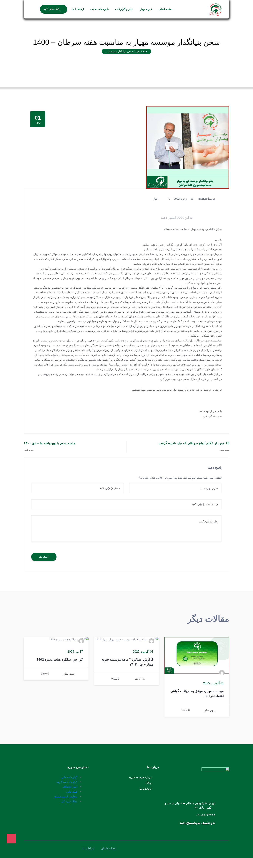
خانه (145, 51)
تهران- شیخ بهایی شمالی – (198, 803)
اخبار (156, 198)
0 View (186, 710)
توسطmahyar (206, 198)
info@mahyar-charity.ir (197, 823)
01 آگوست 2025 (213, 683)
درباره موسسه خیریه (140, 777)
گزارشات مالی (69, 777)
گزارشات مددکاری (67, 782)
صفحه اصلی (165, 9)
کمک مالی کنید (52, 9)
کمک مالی (71, 791)
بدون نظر (209, 710)
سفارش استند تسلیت (65, 796)
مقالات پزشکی (69, 801)
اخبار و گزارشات (124, 9)
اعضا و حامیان (108, 848)
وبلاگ (149, 783)
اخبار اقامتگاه (70, 786)
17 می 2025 (75, 651)
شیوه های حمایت (99, 9)
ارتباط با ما (78, 9)
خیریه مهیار (146, 9)
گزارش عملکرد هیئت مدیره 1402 (59, 659)
